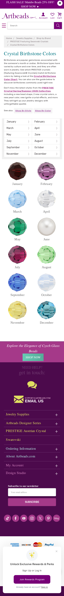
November (12, 153)
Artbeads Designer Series (23, 423)
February (39, 121)
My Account (14, 465)
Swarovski (13, 439)
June (37, 134)
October (39, 147)
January (11, 121)
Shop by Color (43, 110)
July (9, 141)
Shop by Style (23, 110)
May (9, 134)
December (40, 153)
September (13, 147)
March (10, 128)
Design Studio (16, 472)
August (38, 141)
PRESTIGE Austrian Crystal (26, 430)
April (36, 128)
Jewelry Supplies (17, 414)
